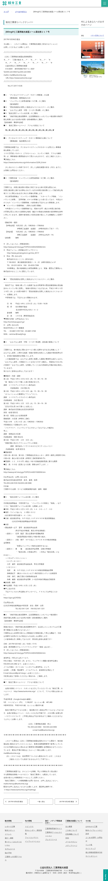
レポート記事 (10, 826)
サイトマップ (91, 849)
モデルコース (10, 849)
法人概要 (68, 826)
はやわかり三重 (91, 826)
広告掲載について (72, 834)
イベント (8, 834)
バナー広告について (97, 35)
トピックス (29, 826)
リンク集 (89, 845)
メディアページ (71, 846)
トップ (6, 11)
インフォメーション (32, 841)
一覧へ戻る (41, 802)
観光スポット (10, 830)
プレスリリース (51, 839)
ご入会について (71, 830)
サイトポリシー (91, 856)
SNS (67, 838)
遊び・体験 (9, 838)
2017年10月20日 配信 (66, 802)
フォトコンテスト (31, 837)
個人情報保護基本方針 (94, 852)
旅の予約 (8, 853)
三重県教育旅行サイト (53, 828)
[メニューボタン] (104, 3)
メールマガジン (21, 11)
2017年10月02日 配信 (15, 802)
